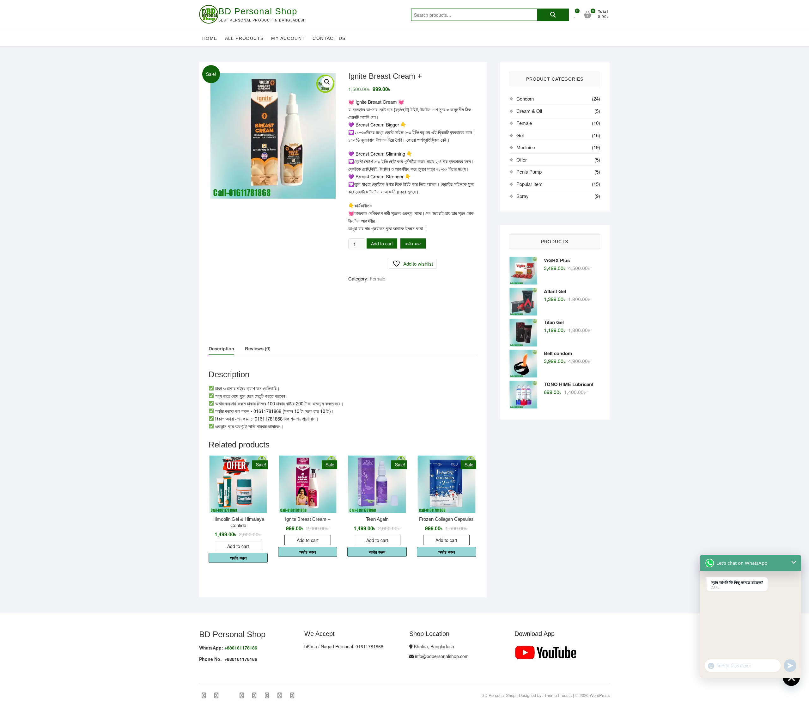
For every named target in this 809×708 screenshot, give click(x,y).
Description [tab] (221, 348)
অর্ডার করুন (413, 243)
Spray (522, 196)
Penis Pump (529, 171)
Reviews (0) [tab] (258, 348)
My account (288, 38)
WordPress (600, 695)
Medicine (525, 147)
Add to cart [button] (238, 546)
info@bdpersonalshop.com (441, 656)
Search (553, 15)
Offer (521, 159)
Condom (525, 98)
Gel (520, 135)
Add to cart (382, 243)
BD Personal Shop (257, 11)
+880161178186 (240, 647)
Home (209, 38)
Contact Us (329, 38)
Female (377, 278)
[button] (327, 82)
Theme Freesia (558, 695)
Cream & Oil (529, 111)
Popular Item (529, 184)
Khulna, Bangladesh (433, 646)
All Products (244, 38)
